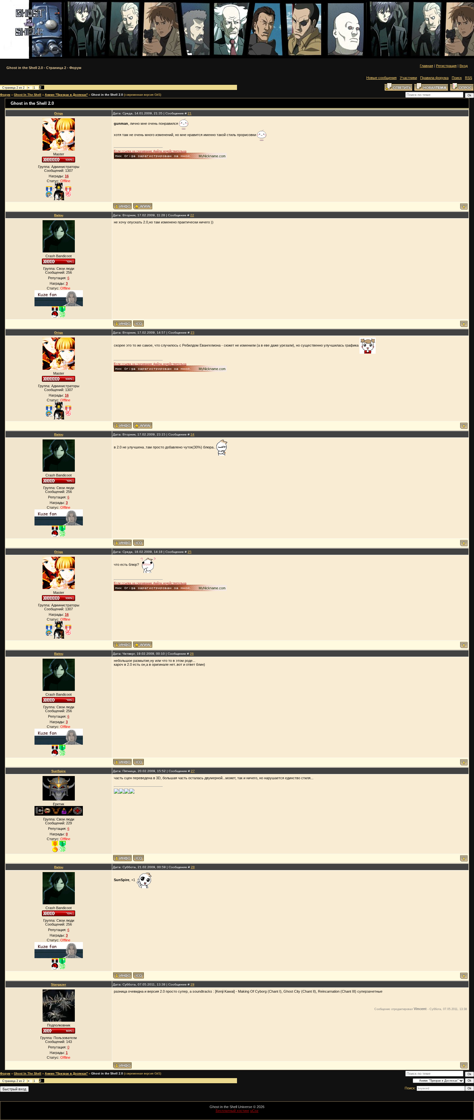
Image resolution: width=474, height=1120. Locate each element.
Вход (463, 66)
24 (192, 434)
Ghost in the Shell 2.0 (107, 94)
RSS (468, 78)
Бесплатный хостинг (232, 1111)
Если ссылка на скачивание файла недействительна (150, 151)
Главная (426, 66)
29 (192, 984)
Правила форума (434, 78)
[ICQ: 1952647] (138, 323)
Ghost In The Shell (27, 94)
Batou (58, 215)
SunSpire (58, 771)
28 (193, 867)
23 (192, 332)
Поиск (457, 78)
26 (192, 653)
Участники (408, 78)
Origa (58, 113)
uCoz (254, 1111)
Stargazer (58, 984)
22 (192, 215)
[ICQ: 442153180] (138, 858)
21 (190, 113)
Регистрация (446, 66)
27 (193, 771)
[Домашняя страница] (143, 206)
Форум (5, 94)
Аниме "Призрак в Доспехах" (66, 94)
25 (190, 552)
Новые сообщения (381, 78)
